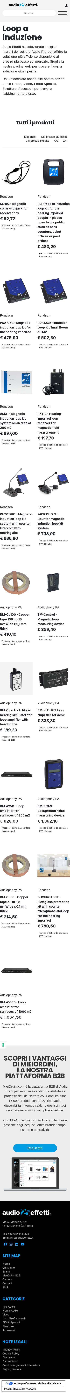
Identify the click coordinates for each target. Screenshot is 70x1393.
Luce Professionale (14, 1318)
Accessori (8, 1330)
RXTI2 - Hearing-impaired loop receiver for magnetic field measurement (49, 423)
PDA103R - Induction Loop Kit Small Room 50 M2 (52, 327)
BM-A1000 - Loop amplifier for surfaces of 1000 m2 (16, 1007)
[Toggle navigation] (62, 13)
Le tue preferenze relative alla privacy (37, 1383)
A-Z (56, 140)
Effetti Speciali (11, 1322)
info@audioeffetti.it (21, 1237)
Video (5, 1314)
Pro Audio (8, 1306)
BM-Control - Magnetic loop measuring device (50, 619)
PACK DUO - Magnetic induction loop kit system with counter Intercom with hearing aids (16, 523)
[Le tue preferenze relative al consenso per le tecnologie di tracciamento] (3, 1045)
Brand (6, 1271)
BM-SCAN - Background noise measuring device (51, 810)
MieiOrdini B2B (11, 1275)
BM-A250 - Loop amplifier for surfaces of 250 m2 (15, 810)
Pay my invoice (11, 1369)
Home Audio (10, 1310)
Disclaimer (8, 1357)
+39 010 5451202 (18, 1233)
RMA (5, 1287)
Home (6, 1263)
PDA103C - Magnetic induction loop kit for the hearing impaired (15, 327)
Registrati (35, 1148)
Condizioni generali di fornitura (21, 1365)
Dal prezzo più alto (37, 140)
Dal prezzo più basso (54, 136)
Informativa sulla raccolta (20, 1389)
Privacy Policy (11, 1349)
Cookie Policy (10, 1353)
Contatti (7, 1283)
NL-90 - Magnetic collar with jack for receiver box (14, 208)
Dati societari (10, 1361)
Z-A (65, 140)
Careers (7, 1279)
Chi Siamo (8, 1267)
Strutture (8, 1326)
